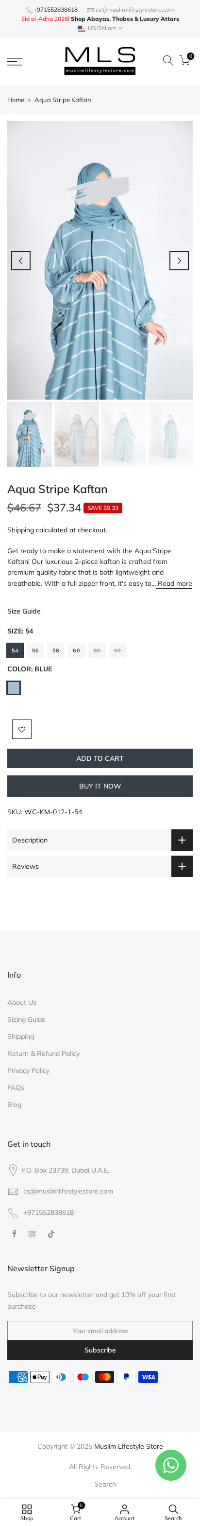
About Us (21, 1002)
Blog (14, 1104)
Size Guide (24, 611)
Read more (174, 583)
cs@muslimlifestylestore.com (135, 9)
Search (105, 1484)
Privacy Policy (28, 1070)
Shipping (20, 530)
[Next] (179, 260)
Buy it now (100, 786)
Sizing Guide (26, 1019)
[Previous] (21, 260)
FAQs (15, 1087)
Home (15, 100)
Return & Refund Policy (43, 1053)
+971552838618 (55, 9)
